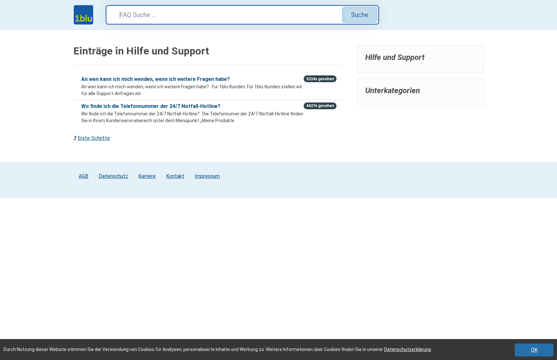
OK (534, 350)
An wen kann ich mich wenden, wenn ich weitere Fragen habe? (155, 79)
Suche (359, 15)
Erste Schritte (94, 138)
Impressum (207, 176)
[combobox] (242, 14)
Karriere (147, 176)
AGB (83, 176)
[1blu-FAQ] (89, 14)
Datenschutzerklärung (407, 349)
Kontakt (175, 176)
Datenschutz (113, 176)
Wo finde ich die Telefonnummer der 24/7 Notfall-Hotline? (150, 106)
